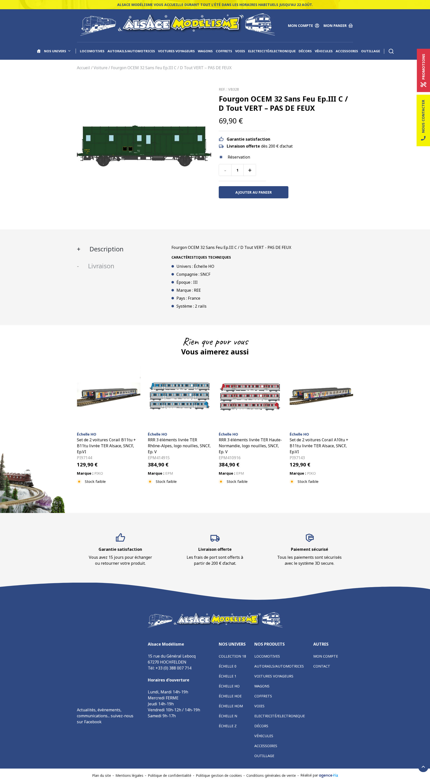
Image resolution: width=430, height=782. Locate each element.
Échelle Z (228, 726)
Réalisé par (309, 775)
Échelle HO (229, 686)
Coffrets (224, 51)
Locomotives (92, 51)
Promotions (423, 67)
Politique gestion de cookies (219, 775)
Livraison (100, 266)
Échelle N (228, 716)
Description (105, 249)
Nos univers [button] (55, 51)
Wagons (205, 51)
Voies (240, 51)
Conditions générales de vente (271, 775)
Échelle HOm (231, 706)
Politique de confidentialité (169, 775)
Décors (305, 51)
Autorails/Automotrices (131, 51)
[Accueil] (39, 51)
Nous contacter (423, 116)
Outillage (370, 51)
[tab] (120, 249)
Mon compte (325, 656)
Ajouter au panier (253, 192)
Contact (321, 666)
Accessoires (347, 51)
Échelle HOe (230, 696)
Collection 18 (232, 656)
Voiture (101, 67)
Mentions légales (129, 775)
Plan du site (101, 775)
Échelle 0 (227, 666)
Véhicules (324, 51)
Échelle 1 (227, 676)
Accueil (83, 67)
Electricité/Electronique (272, 51)
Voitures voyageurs (176, 51)
